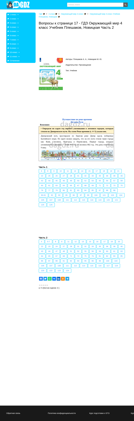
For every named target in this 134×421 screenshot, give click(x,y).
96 (74, 195)
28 (71, 176)
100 (95, 195)
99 (88, 195)
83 (78, 190)
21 (118, 171)
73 (114, 185)
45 (56, 181)
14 (82, 171)
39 (114, 176)
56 (107, 181)
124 (67, 270)
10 (61, 171)
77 (49, 190)
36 (107, 176)
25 (49, 176)
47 (56, 251)
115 (83, 200)
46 (64, 181)
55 (100, 181)
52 (85, 181)
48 (64, 251)
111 (67, 200)
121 (116, 200)
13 (75, 171)
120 (108, 200)
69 (93, 185)
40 (121, 176)
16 (97, 242)
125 (42, 205)
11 (68, 171)
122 (50, 270)
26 (56, 176)
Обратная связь (13, 413)
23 (49, 246)
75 (121, 185)
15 (89, 171)
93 (59, 195)
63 (56, 185)
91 (64, 261)
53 (93, 181)
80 (64, 190)
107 (50, 200)
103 (112, 195)
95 (66, 195)
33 (93, 176)
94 (78, 261)
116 (91, 200)
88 (107, 190)
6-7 (48, 242)
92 (52, 195)
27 (64, 176)
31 (78, 176)
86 (42, 261)
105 (42, 200)
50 (78, 181)
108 (59, 200)
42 (42, 181)
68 (85, 185)
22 (42, 176)
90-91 (43, 195)
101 (104, 195)
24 (56, 246)
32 (85, 176)
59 (121, 181)
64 (64, 185)
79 (56, 190)
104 (120, 195)
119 (99, 200)
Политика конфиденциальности (62, 413)
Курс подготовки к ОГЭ (99, 413)
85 (93, 190)
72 (107, 185)
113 (83, 266)
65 (71, 185)
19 (111, 171)
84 (85, 190)
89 (114, 190)
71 (100, 185)
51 (71, 251)
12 (76, 242)
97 (81, 195)
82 (107, 256)
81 (71, 190)
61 (49, 185)
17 (97, 171)
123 (59, 270)
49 (71, 181)
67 (78, 185)
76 (42, 190)
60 (42, 185)
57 (114, 181)
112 (75, 200)
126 (50, 205)
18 (104, 171)
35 (100, 176)
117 (108, 266)
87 (100, 190)
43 (49, 181)
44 (49, 251)
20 (119, 242)
